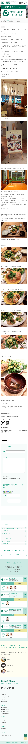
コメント (5, 457)
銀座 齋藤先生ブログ (6, 536)
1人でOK (3, 33)
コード (4, 495)
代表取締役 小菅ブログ (6, 543)
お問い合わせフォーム (6, 735)
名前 (4, 451)
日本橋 (3, 27)
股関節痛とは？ (5, 698)
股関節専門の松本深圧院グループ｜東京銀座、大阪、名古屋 (8, 3)
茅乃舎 (13, 51)
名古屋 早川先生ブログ (6, 538)
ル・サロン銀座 (5, 707)
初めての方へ (4, 699)
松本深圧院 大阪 (5, 709)
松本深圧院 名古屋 (6, 711)
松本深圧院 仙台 (5, 713)
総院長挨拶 (4, 701)
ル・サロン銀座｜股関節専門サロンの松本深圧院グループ (13, 11)
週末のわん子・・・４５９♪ (7, 517)
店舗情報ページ (5, 615)
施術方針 (4, 694)
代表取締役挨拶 (5, 722)
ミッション (4, 719)
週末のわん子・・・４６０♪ (20, 517)
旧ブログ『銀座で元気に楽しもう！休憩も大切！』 (12, 528)
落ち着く (13, 33)
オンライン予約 (18, 583)
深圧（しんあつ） (5, 696)
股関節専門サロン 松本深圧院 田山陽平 (10, 416)
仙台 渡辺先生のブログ (6, 541)
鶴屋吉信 (7, 51)
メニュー (25, 735)
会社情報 (4, 720)
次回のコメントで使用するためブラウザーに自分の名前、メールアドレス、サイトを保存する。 (13, 485)
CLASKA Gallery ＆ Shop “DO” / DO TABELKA (12, 61)
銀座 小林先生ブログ (6, 533)
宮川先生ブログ (9, 20)
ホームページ (4, 583)
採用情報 (4, 728)
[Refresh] (13, 491)
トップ (2, 20)
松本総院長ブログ (5, 530)
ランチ (9, 33)
